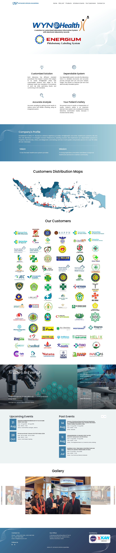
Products (69, 3)
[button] (113, 499)
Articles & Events (78, 3)
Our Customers (91, 3)
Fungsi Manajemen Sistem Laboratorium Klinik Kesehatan (28, 397)
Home (55, 3)
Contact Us (101, 3)
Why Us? (61, 3)
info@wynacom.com (21, 538)
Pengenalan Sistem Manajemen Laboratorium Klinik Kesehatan (96, 375)
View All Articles (85, 399)
